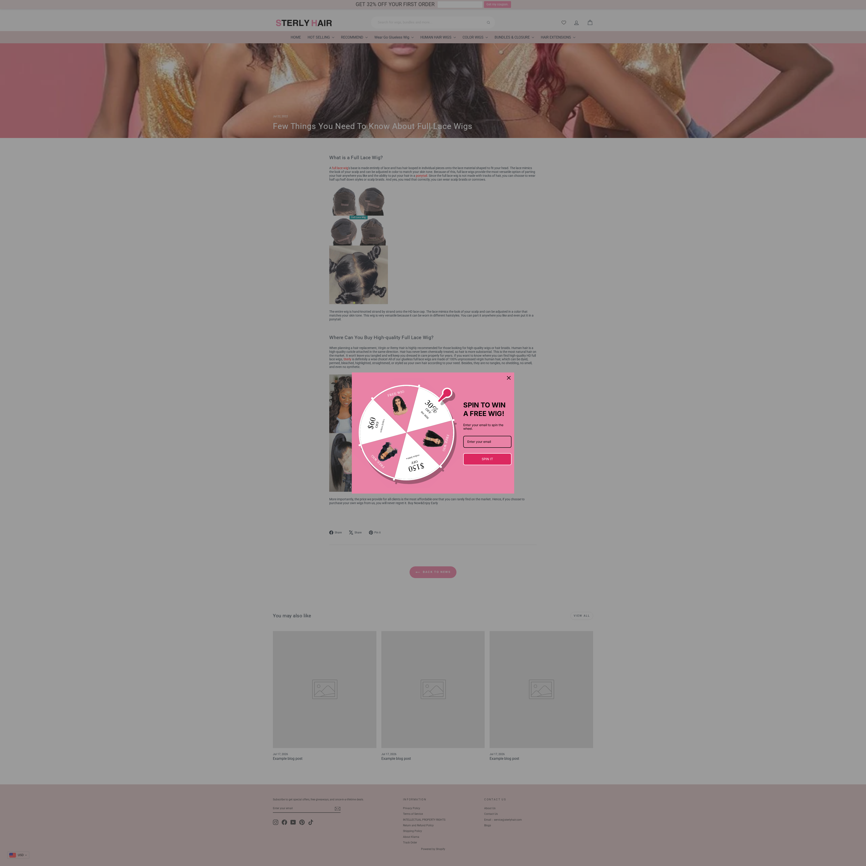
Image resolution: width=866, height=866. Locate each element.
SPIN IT (487, 459)
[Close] (508, 377)
